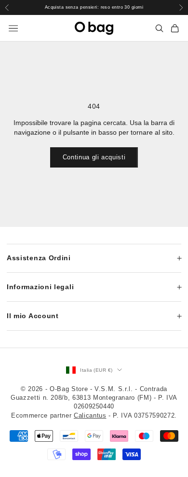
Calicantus (90, 415)
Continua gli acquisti (94, 157)
